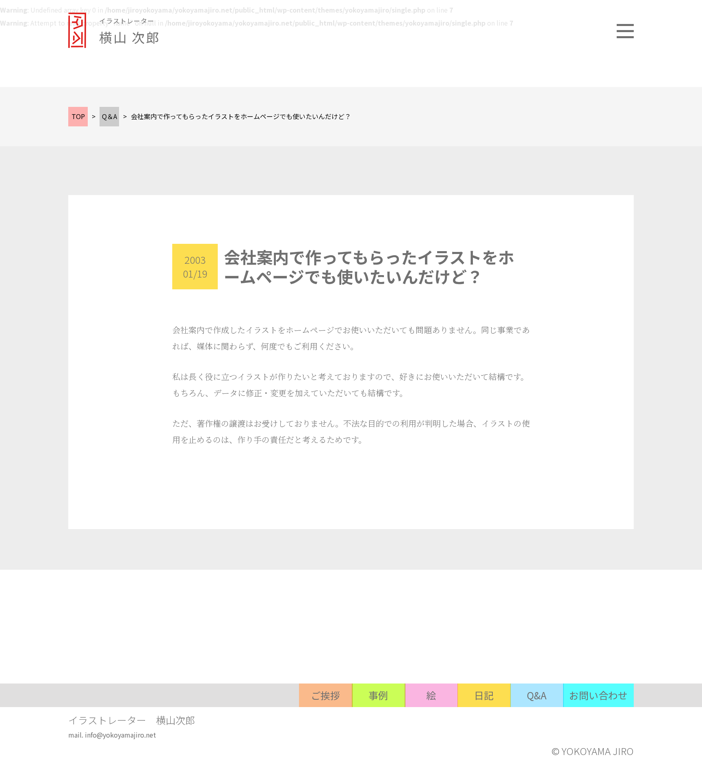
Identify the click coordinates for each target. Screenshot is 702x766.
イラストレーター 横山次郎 (131, 720)
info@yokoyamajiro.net (120, 734)
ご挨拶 (325, 695)
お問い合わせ (598, 695)
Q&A (536, 695)
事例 (378, 695)
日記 (484, 695)
